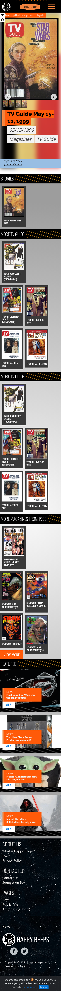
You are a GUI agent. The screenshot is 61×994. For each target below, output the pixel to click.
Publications (18, 15)
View (9, 704)
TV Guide (40, 15)
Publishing (10, 904)
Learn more (29, 987)
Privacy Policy (12, 860)
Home (7, 15)
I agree (43, 987)
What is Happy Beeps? (18, 851)
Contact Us (10, 878)
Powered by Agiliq (15, 966)
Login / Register (29, 6)
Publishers (30, 15)
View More (12, 654)
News (6, 926)
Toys (5, 900)
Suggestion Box (13, 882)
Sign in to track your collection (13, 162)
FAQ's (6, 856)
